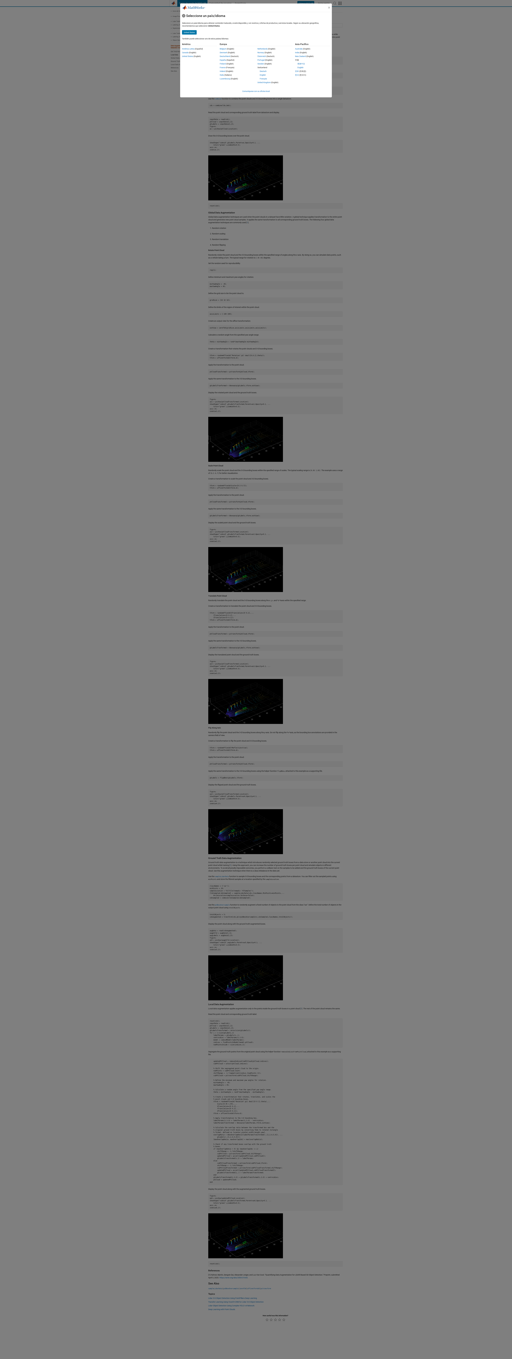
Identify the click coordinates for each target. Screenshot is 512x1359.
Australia (299, 49)
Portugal (261, 60)
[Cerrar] (329, 7)
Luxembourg (225, 79)
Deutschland (225, 56)
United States (187, 56)
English (263, 75)
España (223, 60)
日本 (297, 71)
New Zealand (300, 56)
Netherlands (262, 49)
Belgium (223, 49)
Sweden (260, 64)
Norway (260, 52)
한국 (297, 75)
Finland (223, 64)
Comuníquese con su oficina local (256, 91)
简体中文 (301, 64)
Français (263, 79)
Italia (222, 75)
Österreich (261, 56)
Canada (185, 52)
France (222, 67)
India (297, 52)
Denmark (223, 52)
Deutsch (263, 71)
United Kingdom (264, 82)
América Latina (188, 49)
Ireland (222, 71)
